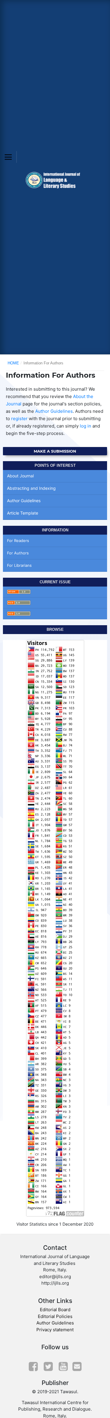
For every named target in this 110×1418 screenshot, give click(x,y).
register (19, 418)
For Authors (18, 553)
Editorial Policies (55, 1316)
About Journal (20, 475)
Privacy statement (55, 1329)
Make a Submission (55, 451)
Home (13, 363)
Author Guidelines (54, 411)
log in (85, 426)
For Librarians (19, 565)
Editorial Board (55, 1309)
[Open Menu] (8, 157)
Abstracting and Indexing (31, 488)
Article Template (22, 512)
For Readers (18, 540)
